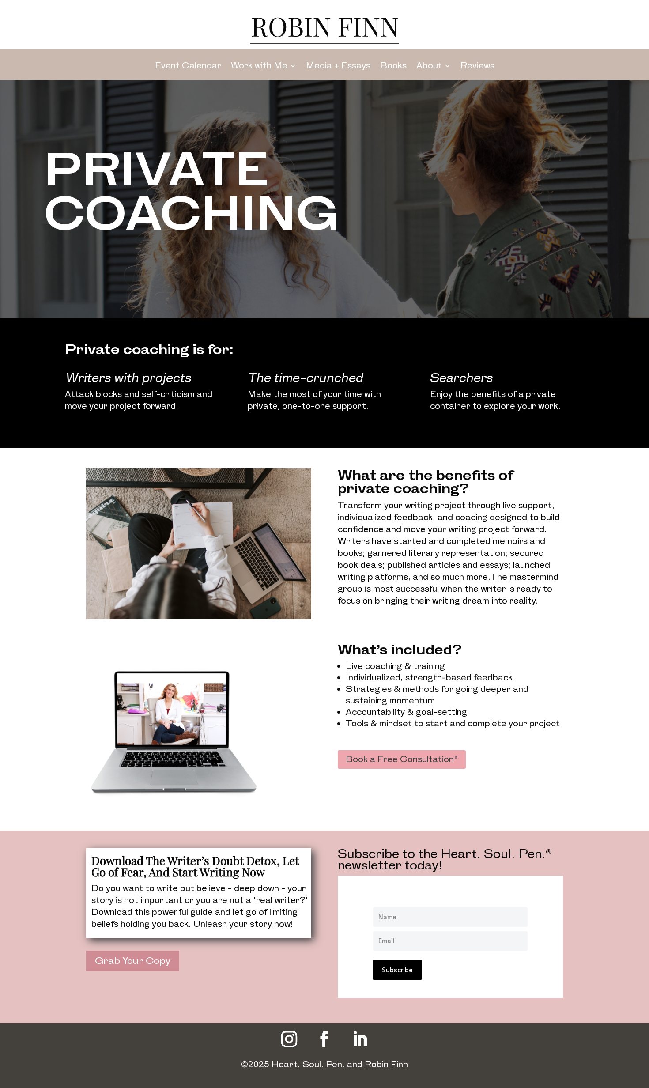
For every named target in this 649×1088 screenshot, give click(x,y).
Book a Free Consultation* (402, 759)
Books (393, 66)
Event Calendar (188, 66)
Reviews (477, 66)
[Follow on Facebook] (324, 1039)
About (429, 66)
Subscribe (397, 970)
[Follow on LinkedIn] (360, 1039)
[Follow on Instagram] (289, 1039)
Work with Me (259, 66)
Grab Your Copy (132, 960)
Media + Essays (338, 66)
